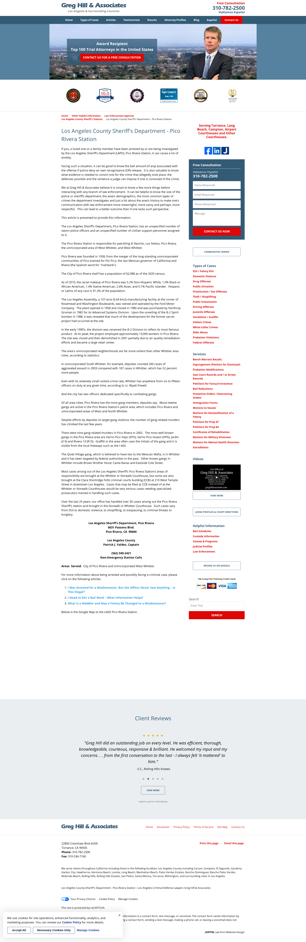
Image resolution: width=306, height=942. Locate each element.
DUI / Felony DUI (203, 271)
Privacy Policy (181, 827)
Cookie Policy (107, 899)
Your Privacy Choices (82, 899)
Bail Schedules (202, 531)
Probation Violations (206, 337)
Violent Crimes (202, 322)
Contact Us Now (217, 231)
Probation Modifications (208, 369)
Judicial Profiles (202, 546)
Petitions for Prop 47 (206, 422)
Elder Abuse (200, 332)
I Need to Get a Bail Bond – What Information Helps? (105, 597)
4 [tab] (157, 778)
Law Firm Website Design (225, 932)
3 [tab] (153, 778)
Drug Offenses (202, 281)
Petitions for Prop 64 (206, 427)
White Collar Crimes (205, 327)
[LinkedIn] (217, 151)
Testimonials (131, 20)
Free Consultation (207, 165)
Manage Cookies (128, 899)
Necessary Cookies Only (54, 930)
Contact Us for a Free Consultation (112, 57)
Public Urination (203, 286)
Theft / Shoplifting (204, 296)
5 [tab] (162, 778)
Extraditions (200, 447)
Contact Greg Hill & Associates (229, 8)
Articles (111, 20)
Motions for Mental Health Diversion (216, 442)
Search (216, 615)
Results (152, 20)
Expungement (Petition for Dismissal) (216, 364)
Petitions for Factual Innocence (213, 383)
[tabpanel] (153, 752)
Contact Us (231, 20)
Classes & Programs (205, 541)
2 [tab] (148, 778)
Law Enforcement (204, 551)
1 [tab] (143, 778)
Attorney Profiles (175, 20)
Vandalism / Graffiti (205, 317)
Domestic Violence (204, 276)
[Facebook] (208, 151)
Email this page (234, 843)
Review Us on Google (217, 565)
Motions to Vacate (204, 408)
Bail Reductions (203, 388)
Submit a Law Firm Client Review (153, 801)
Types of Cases (89, 20)
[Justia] (225, 151)
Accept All (19, 930)
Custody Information (206, 536)
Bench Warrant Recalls (207, 359)
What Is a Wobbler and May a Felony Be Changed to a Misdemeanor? (117, 603)
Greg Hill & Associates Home (93, 8)
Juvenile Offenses (204, 312)
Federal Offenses (203, 342)
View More (153, 790)
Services (199, 354)
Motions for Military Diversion (212, 437)
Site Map (222, 827)
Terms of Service (203, 827)
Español (212, 20)
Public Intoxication (205, 301)
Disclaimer (163, 827)
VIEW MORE (216, 495)
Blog (196, 20)
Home (69, 20)
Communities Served (216, 251)
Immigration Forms (205, 402)
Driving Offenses (203, 307)
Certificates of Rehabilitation (211, 432)
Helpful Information (209, 526)
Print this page (209, 843)
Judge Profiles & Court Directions (216, 511)
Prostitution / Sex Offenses (210, 291)
